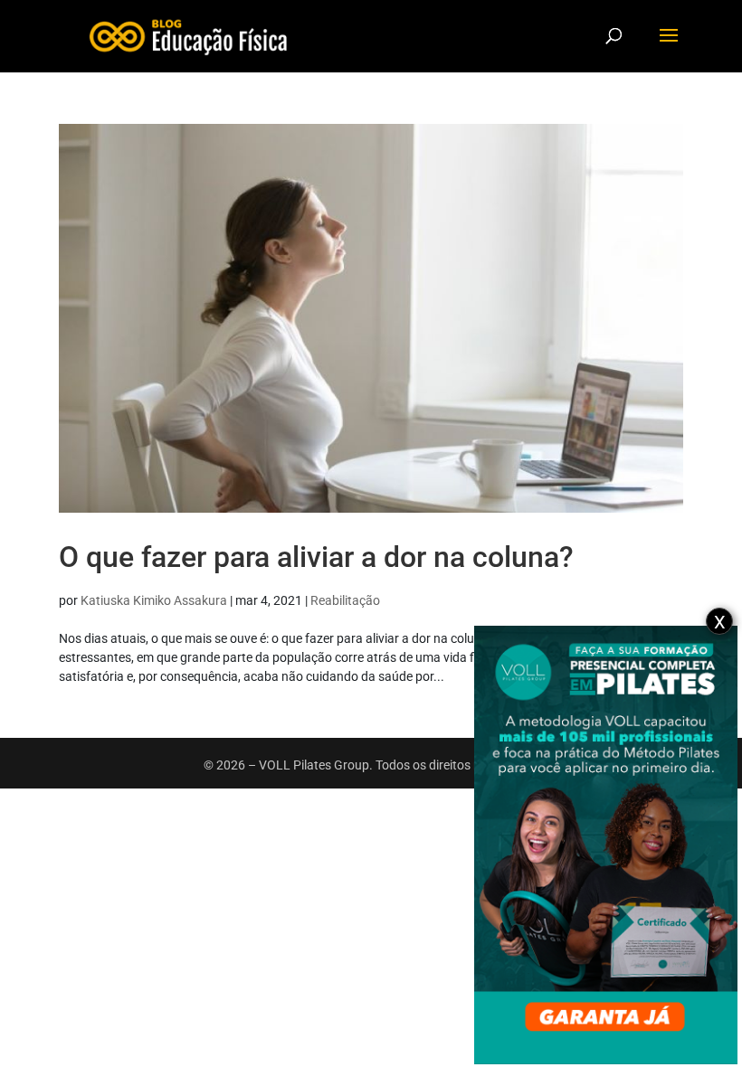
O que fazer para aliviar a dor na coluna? (316, 557)
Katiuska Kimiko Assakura (154, 600)
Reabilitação (345, 600)
